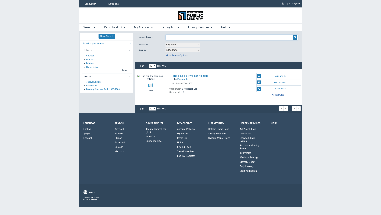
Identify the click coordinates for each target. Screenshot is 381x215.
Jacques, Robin (93, 82)
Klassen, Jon (92, 85)
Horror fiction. (92, 67)
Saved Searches (185, 151)
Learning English (248, 170)
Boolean (119, 147)
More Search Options (177, 55)
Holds (180, 142)
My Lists (119, 151)
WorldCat (150, 136)
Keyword (119, 129)
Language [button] (89, 123)
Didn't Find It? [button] (113, 27)
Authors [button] (87, 76)
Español (87, 138)
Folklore (90, 63)
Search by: (144, 44)
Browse (119, 133)
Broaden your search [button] (93, 43)
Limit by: (143, 50)
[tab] (106, 43)
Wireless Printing (249, 157)
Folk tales (90, 59)
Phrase (118, 138)
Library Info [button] (169, 27)
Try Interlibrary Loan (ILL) (156, 130)
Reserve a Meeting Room (249, 147)
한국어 (86, 133)
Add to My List (278, 95)
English (87, 129)
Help (274, 123)
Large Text (113, 3)
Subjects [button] (88, 50)
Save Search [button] (106, 36)
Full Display (280, 82)
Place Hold (280, 88)
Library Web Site (217, 133)
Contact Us (245, 133)
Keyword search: (146, 37)
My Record (182, 133)
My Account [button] (142, 27)
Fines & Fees (184, 147)
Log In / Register (292, 3)
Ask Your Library (248, 129)
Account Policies (186, 129)
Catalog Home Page (218, 129)
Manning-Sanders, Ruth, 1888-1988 (103, 89)
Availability (280, 76)
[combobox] (182, 45)
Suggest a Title (154, 141)
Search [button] (88, 27)
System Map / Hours (219, 138)
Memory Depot (247, 162)
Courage (90, 56)
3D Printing (245, 153)
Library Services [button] (199, 27)
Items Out (182, 138)
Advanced (120, 142)
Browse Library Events (247, 139)
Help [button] (224, 27)
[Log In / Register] (283, 3)
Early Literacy (247, 166)
